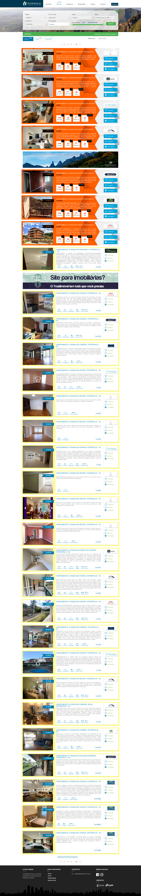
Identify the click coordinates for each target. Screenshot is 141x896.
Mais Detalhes (38, 59)
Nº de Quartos (52, 21)
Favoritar (110, 58)
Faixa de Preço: (84, 22)
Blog (49, 876)
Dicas (49, 873)
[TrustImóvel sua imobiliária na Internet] (100, 885)
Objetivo (27, 14)
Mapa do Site (52, 880)
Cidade (73, 14)
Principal (49, 4)
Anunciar (115, 4)
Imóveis (59, 4)
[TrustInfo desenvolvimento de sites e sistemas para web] (109, 885)
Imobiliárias (82, 4)
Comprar (28, 39)
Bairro (96, 14)
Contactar (110, 64)
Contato (103, 4)
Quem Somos (52, 878)
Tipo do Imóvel (52, 14)
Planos (93, 4)
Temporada (48, 39)
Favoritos (69, 4)
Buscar (111, 23)
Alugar (38, 39)
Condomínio (28, 21)
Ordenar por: (91, 38)
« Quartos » (52, 24)
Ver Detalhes (110, 69)
